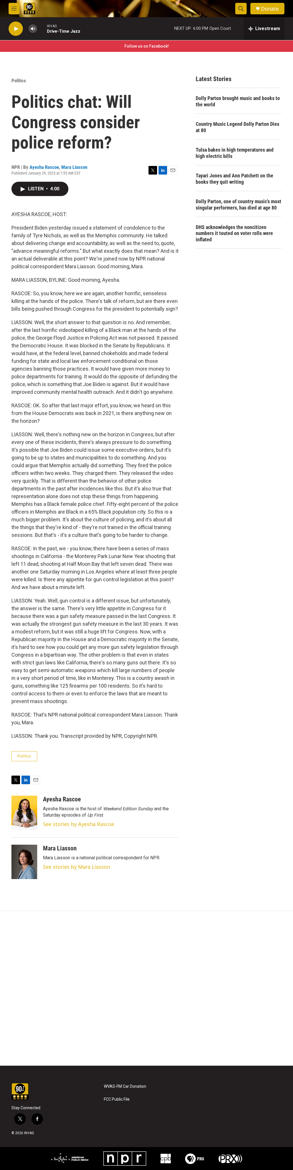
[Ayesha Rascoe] (24, 813)
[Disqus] (146, 988)
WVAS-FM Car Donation (125, 1086)
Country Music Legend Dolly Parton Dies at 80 (237, 127)
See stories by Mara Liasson (76, 866)
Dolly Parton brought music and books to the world (238, 101)
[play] (15, 29)
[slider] (42, 29)
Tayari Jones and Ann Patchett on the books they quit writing (234, 179)
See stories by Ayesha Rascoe (78, 824)
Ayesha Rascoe (44, 167)
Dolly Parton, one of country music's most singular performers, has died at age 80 (238, 204)
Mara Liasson (74, 167)
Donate (270, 9)
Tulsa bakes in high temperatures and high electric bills (235, 153)
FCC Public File (117, 1099)
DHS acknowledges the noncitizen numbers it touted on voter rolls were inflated (234, 233)
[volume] (33, 28)
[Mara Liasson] (24, 862)
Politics (18, 80)
